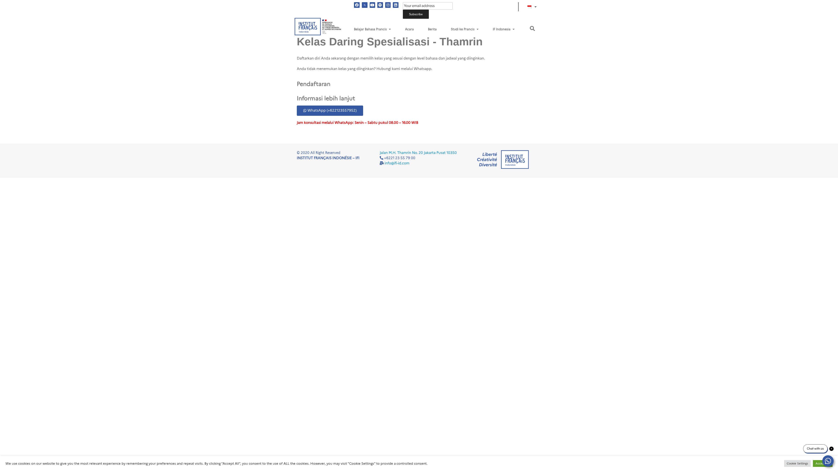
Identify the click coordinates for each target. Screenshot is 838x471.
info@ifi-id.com (397, 163)
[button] (532, 28)
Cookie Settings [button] (797, 463)
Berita (432, 29)
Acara (409, 29)
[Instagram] (388, 5)
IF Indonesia (501, 29)
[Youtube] (372, 5)
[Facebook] (357, 5)
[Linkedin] (395, 5)
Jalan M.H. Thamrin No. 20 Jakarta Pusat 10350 (418, 153)
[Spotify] (380, 5)
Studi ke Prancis (462, 29)
